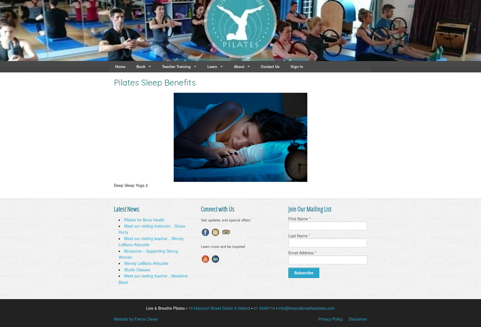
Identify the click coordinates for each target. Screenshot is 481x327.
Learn (212, 66)
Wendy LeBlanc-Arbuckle (146, 263)
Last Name (299, 236)
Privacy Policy (330, 319)
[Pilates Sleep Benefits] (240, 180)
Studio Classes (137, 269)
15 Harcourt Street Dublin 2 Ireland (219, 308)
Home (120, 66)
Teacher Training (176, 66)
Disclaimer (358, 319)
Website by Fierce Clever (136, 319)
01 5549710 (264, 308)
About (239, 66)
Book (140, 66)
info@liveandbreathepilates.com (306, 308)
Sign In (297, 66)
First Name (299, 219)
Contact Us (270, 66)
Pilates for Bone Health (144, 220)
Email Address (302, 253)
